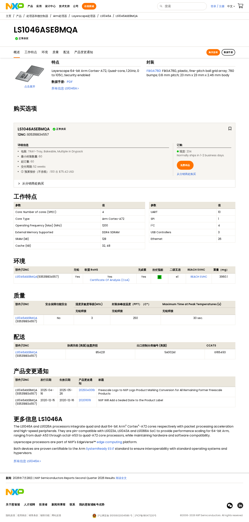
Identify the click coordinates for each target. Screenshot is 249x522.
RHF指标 (158, 270)
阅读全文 (121, 478)
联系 (72, 504)
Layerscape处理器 (84, 16)
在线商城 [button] (89, 6)
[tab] (124, 183)
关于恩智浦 (13, 504)
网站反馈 (56, 515)
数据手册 (228, 52)
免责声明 (92, 345)
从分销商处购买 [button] (33, 183)
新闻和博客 (59, 504)
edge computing (109, 442)
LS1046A (105, 16)
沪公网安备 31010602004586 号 (114, 515)
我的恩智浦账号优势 (92, 504)
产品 (19, 16)
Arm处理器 (60, 16)
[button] (231, 6)
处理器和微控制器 (37, 16)
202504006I (87, 390)
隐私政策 (10, 515)
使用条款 (22, 515)
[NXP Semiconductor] (15, 6)
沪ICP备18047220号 (145, 515)
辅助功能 (45, 515)
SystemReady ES (98, 448)
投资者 (43, 504)
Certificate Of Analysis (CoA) (110, 280)
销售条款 (33, 515)
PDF (70, 81)
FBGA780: (153, 71)
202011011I (85, 400)
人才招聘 (29, 504)
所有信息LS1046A (64, 88)
